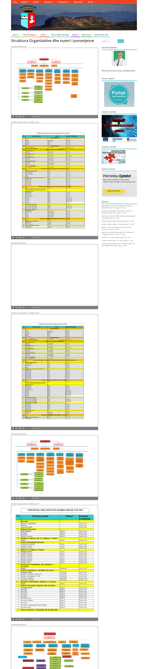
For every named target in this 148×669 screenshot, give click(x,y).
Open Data (78, 2)
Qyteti (15, 35)
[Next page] (16, 116)
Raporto (75, 35)
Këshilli (35, 2)
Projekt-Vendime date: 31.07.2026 (112, 240)
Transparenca (62, 2)
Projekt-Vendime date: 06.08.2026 (112, 221)
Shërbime (47, 2)
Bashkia (24, 2)
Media (90, 2)
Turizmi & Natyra (29, 35)
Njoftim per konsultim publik (111, 237)
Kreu (15, 2)
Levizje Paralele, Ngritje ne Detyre (112, 224)
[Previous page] (13, 116)
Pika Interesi (86, 35)
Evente (43, 35)
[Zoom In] (30, 116)
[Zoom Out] (27, 116)
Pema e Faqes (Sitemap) (60, 35)
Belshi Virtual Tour (101, 35)
